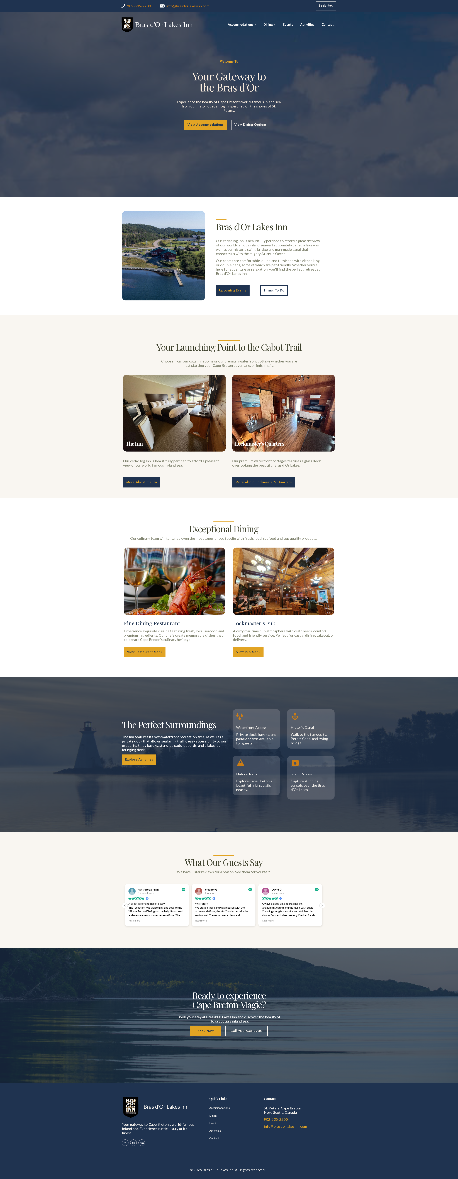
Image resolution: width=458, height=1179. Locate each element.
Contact (214, 1138)
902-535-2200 (139, 6)
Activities (215, 1130)
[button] (322, 905)
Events (213, 1123)
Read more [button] (134, 920)
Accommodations (219, 1107)
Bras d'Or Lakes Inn (164, 25)
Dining (213, 1115)
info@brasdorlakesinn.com (187, 6)
